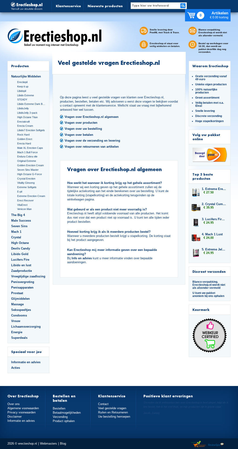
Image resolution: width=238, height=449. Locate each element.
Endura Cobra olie (27, 156)
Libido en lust (21, 265)
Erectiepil (22, 82)
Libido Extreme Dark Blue (31, 104)
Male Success (21, 220)
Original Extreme (26, 161)
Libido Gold (19, 254)
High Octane (20, 243)
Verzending (60, 417)
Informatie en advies (25, 362)
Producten (20, 66)
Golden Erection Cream (30, 165)
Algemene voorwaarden (23, 408)
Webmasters (48, 443)
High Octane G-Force (29, 174)
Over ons (13, 404)
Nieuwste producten (105, 6)
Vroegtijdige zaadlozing (28, 276)
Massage (17, 304)
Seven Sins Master (28, 169)
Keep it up (22, 86)
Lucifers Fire (20, 259)
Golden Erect (24, 139)
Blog (63, 443)
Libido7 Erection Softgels (31, 130)
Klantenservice (68, 6)
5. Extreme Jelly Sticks (214, 249)
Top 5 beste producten (202, 176)
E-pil (19, 191)
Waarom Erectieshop (210, 66)
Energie (16, 332)
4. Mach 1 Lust (212, 234)
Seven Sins (19, 226)
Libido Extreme (25, 95)
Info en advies (82, 258)
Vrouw (15, 321)
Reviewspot (216, 444)
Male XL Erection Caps (30, 147)
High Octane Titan (27, 117)
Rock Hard (23, 134)
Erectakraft (23, 121)
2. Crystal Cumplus (214, 204)
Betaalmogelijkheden (67, 412)
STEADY (22, 99)
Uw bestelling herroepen (114, 416)
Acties (15, 367)
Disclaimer (14, 416)
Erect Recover (25, 200)
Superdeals (19, 337)
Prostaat (17, 293)
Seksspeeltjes (21, 310)
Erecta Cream (25, 125)
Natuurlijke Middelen (26, 76)
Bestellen (59, 408)
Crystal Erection (26, 178)
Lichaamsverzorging (26, 326)
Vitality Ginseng (26, 182)
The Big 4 (18, 215)
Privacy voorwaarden (21, 412)
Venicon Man (24, 209)
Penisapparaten (22, 287)
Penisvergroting (22, 282)
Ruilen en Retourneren (113, 412)
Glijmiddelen (20, 298)
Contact (103, 404)
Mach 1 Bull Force (27, 152)
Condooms (19, 315)
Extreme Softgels (26, 187)
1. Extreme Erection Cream (214, 189)
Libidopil (21, 91)
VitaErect (22, 204)
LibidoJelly (23, 108)
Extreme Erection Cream (31, 196)
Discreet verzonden (209, 271)
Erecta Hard (24, 143)
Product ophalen (64, 421)
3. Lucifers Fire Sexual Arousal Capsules (214, 219)
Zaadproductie (21, 271)
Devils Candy (20, 248)
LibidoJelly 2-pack (27, 112)
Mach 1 (16, 231)
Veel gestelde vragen (112, 408)
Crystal (16, 237)
